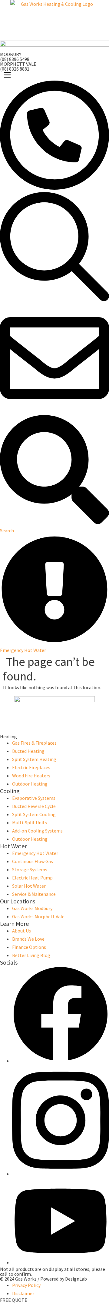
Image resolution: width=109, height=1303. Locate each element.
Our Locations (17, 901)
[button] (54, 76)
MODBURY (10, 54)
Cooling (10, 791)
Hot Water (13, 846)
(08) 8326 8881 (14, 69)
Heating (8, 736)
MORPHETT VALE (18, 64)
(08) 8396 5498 (14, 59)
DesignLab (76, 1279)
